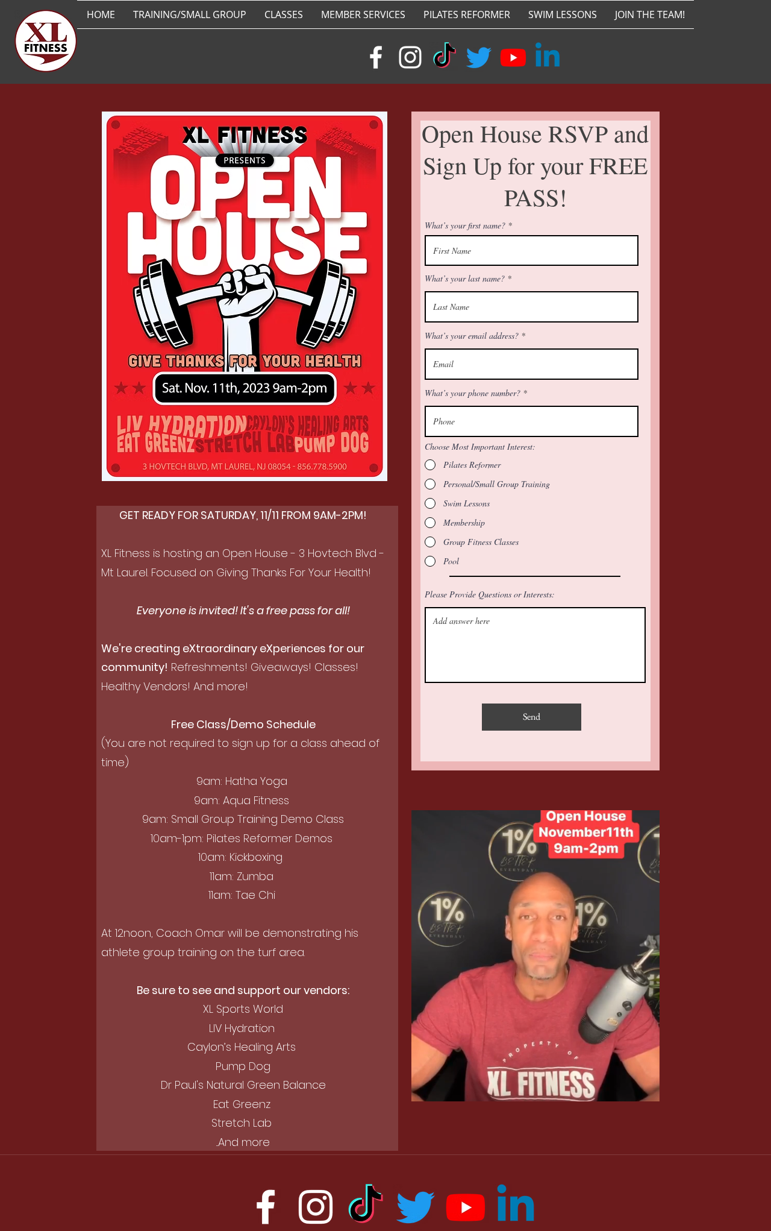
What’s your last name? (465, 278)
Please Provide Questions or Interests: (490, 594)
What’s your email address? (472, 336)
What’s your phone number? (472, 393)
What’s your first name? (465, 225)
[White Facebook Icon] (376, 57)
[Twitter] (479, 57)
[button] (644, 1088)
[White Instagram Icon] (410, 57)
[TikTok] (444, 57)
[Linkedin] (547, 57)
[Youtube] (513, 57)
